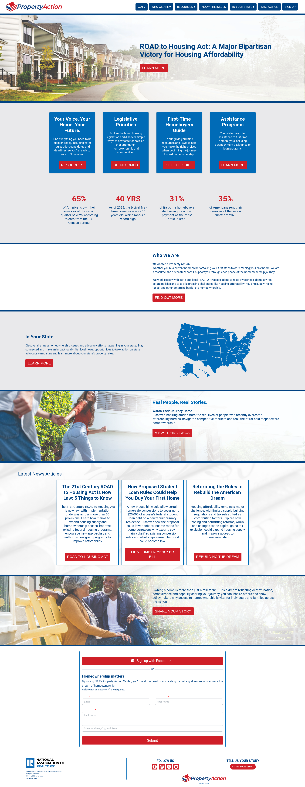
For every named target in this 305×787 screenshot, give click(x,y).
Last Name (89, 709)
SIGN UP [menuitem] (290, 6)
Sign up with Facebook (154, 661)
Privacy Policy (204, 783)
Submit (152, 740)
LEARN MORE (153, 68)
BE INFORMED (126, 165)
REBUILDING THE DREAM (217, 557)
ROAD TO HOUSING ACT (87, 557)
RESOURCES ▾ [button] (186, 6)
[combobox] (152, 728)
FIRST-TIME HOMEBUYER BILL (152, 554)
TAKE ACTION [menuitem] (269, 6)
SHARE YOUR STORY (173, 611)
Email (86, 696)
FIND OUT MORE (169, 298)
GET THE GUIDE (179, 165)
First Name (162, 696)
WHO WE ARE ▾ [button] (161, 6)
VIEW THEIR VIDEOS (172, 433)
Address (87, 723)
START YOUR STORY (243, 766)
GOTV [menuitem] (141, 6)
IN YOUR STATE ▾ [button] (243, 6)
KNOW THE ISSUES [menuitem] (213, 6)
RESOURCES (72, 165)
